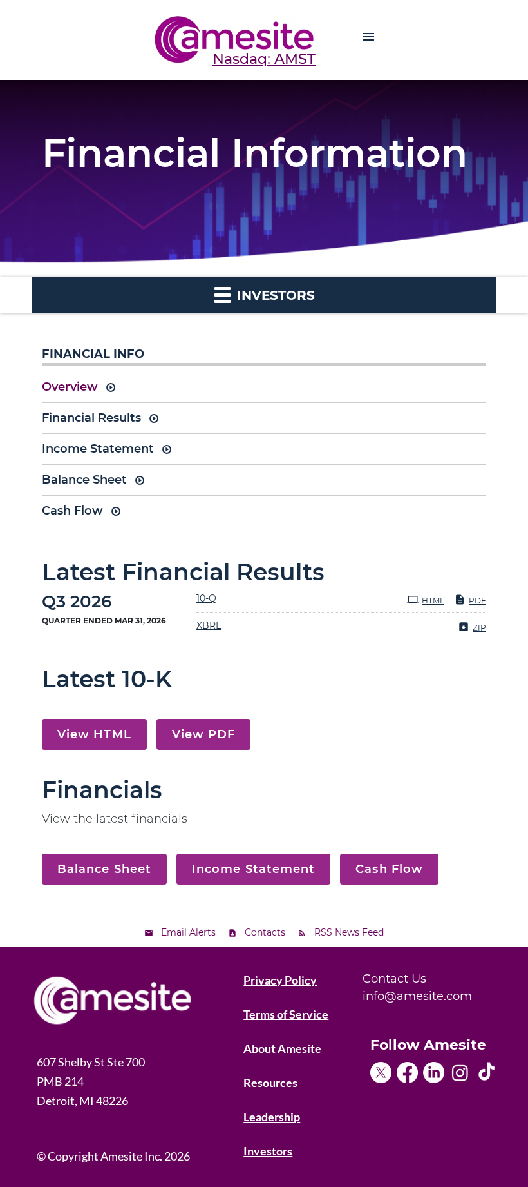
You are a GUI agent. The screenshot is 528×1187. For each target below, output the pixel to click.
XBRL (208, 625)
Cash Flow (72, 511)
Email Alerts (188, 932)
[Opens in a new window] (383, 1068)
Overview (70, 387)
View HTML (94, 734)
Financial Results (91, 418)
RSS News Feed (349, 932)
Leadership (271, 1117)
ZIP (479, 628)
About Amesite (282, 1048)
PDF (477, 600)
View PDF (204, 734)
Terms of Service (285, 1014)
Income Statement (98, 449)
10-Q (206, 598)
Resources (270, 1082)
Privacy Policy (280, 980)
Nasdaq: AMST (264, 59)
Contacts (265, 932)
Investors (267, 1151)
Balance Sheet (84, 480)
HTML (433, 600)
